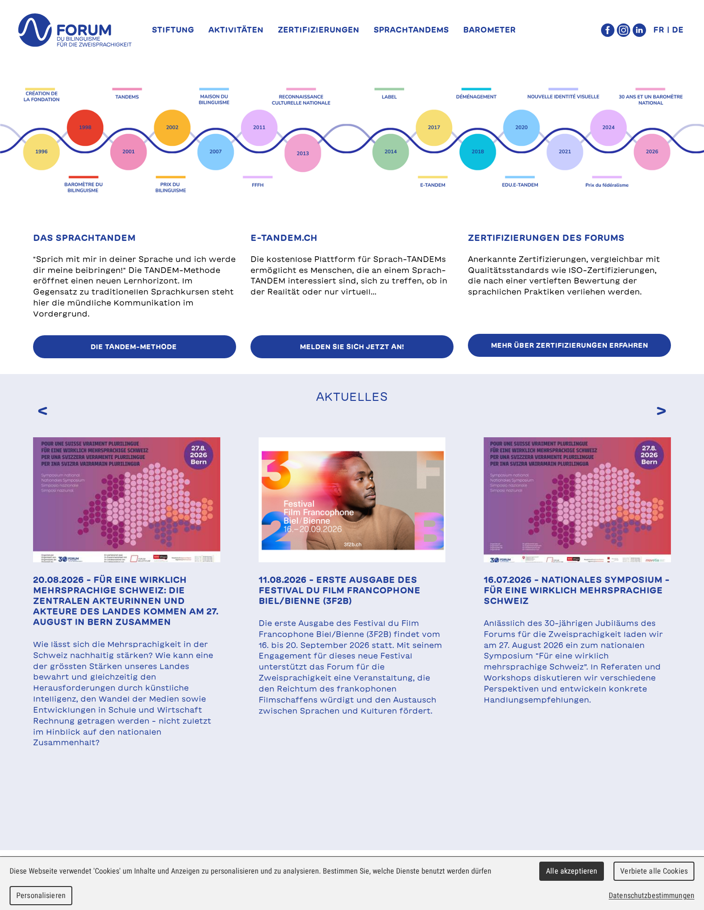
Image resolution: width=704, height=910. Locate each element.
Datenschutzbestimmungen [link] (651, 895)
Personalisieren (41, 895)
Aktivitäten (235, 30)
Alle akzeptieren (571, 871)
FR (658, 30)
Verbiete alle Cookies (654, 871)
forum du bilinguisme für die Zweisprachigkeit (75, 30)
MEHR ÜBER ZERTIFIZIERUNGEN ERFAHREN (569, 345)
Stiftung (173, 30)
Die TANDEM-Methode (135, 346)
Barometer (489, 30)
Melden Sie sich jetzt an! (352, 346)
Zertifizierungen (318, 30)
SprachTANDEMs (411, 30)
